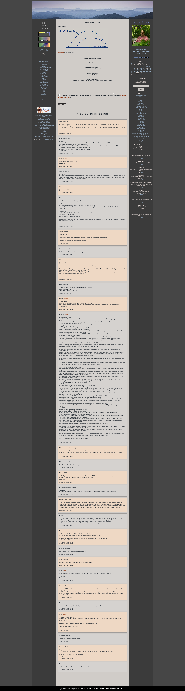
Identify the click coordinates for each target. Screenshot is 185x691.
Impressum (44, 27)
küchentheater (44, 73)
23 (150, 71)
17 (131, 71)
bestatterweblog (44, 61)
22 (147, 71)
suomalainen (44, 85)
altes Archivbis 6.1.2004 (44, 50)
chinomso (44, 64)
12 (138, 69)
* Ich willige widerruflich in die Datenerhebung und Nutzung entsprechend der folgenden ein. (92, 96)
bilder (141, 97)
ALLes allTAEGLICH (44, 118)
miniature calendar (44, 57)
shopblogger (44, 82)
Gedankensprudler (44, 122)
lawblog (44, 78)
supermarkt (44, 87)
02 (150, 66)
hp (141, 100)
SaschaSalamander (44, 127)
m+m (141, 132)
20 (141, 71)
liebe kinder (141, 119)
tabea (44, 88)
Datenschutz (44, 28)
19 (138, 71)
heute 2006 (141, 130)
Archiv (44, 24)
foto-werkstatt (44, 69)
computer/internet (141, 106)
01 (147, 66)
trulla (44, 91)
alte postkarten (141, 125)
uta (44, 93)
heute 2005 (141, 124)
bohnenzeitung (44, 63)
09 (150, 68)
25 (135, 72)
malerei (141, 127)
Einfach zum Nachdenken (44, 135)
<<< (131, 63)
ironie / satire (141, 104)
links (141, 98)
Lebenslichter (44, 121)
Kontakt (44, 25)
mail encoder (44, 100)
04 (135, 68)
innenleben (141, 115)
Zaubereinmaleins (44, 128)
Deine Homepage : (92, 73)
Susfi (44, 132)
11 (135, 69)
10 (131, 69)
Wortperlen (44, 124)
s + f (141, 139)
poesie (141, 103)
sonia (44, 84)
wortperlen (44, 94)
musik (141, 109)
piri (44, 81)
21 (144, 71)
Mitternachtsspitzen (44, 119)
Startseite (44, 22)
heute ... (141, 110)
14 (144, 69)
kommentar (141, 118)
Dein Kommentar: (92, 79)
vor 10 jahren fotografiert (141, 136)
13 (141, 69)
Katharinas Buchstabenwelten (44, 136)
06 (141, 68)
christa (44, 66)
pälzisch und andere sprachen (141, 133)
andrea (44, 60)
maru (44, 79)
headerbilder (141, 128)
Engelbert (61, 52)
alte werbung (141, 121)
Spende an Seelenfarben (141, 51)
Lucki (65, 158)
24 (131, 72)
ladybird (44, 75)
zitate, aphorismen (141, 107)
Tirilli (44, 130)
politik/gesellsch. (141, 113)
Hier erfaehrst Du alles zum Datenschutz (104, 689)
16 (150, 69)
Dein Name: (92, 63)
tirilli (44, 90)
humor (141, 112)
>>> (151, 63)
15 (147, 69)
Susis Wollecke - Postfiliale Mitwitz (44, 125)
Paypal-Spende (141, 53)
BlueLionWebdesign (48, 139)
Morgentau (44, 133)
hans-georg (44, 70)
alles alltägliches (141, 95)
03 (131, 68)
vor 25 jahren (141, 141)
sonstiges (141, 116)
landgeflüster (44, 76)
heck (44, 72)
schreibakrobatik (141, 135)
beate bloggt (141, 138)
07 (144, 68)
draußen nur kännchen (44, 67)
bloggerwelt (141, 101)
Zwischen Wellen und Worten (44, 115)
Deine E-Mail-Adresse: (92, 68)
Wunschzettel (141, 49)
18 (135, 71)
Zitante (44, 116)
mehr (141, 151)
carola (66, 198)
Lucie (64, 614)
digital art (141, 122)
